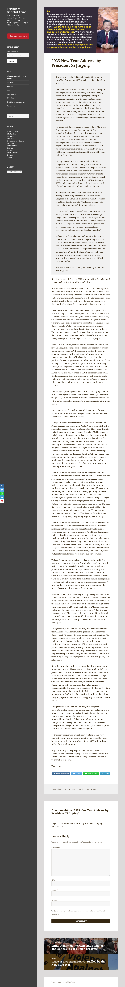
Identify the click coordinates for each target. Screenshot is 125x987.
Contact (10, 86)
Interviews (11, 155)
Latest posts (11, 94)
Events (9, 90)
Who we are (11, 106)
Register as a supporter (16, 102)
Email (54, 890)
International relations (15, 141)
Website (54, 900)
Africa (9, 150)
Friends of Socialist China (16, 10)
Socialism (10, 136)
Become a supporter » (18, 36)
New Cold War (12, 131)
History (10, 148)
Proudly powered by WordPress (63, 982)
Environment (12, 146)
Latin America (12, 153)
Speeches (96, 789)
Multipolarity (12, 134)
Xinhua (101, 267)
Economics (11, 143)
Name (54, 880)
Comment (56, 847)
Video (9, 157)
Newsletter (11, 98)
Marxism (10, 139)
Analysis (10, 82)
